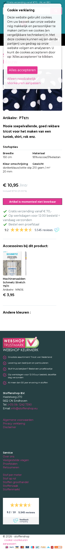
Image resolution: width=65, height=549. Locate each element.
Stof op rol (10, 478)
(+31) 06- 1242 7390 (20, 404)
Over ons (8, 456)
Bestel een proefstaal (23, 224)
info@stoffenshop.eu (24, 408)
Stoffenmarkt (11, 489)
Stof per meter (12, 475)
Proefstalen (10, 463)
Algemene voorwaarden (18, 420)
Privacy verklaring (14, 423)
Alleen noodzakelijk (21, 78)
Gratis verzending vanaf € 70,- (30, 211)
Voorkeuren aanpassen (24, 83)
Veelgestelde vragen (16, 460)
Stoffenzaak (11, 485)
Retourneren (11, 467)
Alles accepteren (22, 70)
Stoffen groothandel (16, 482)
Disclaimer (10, 427)
